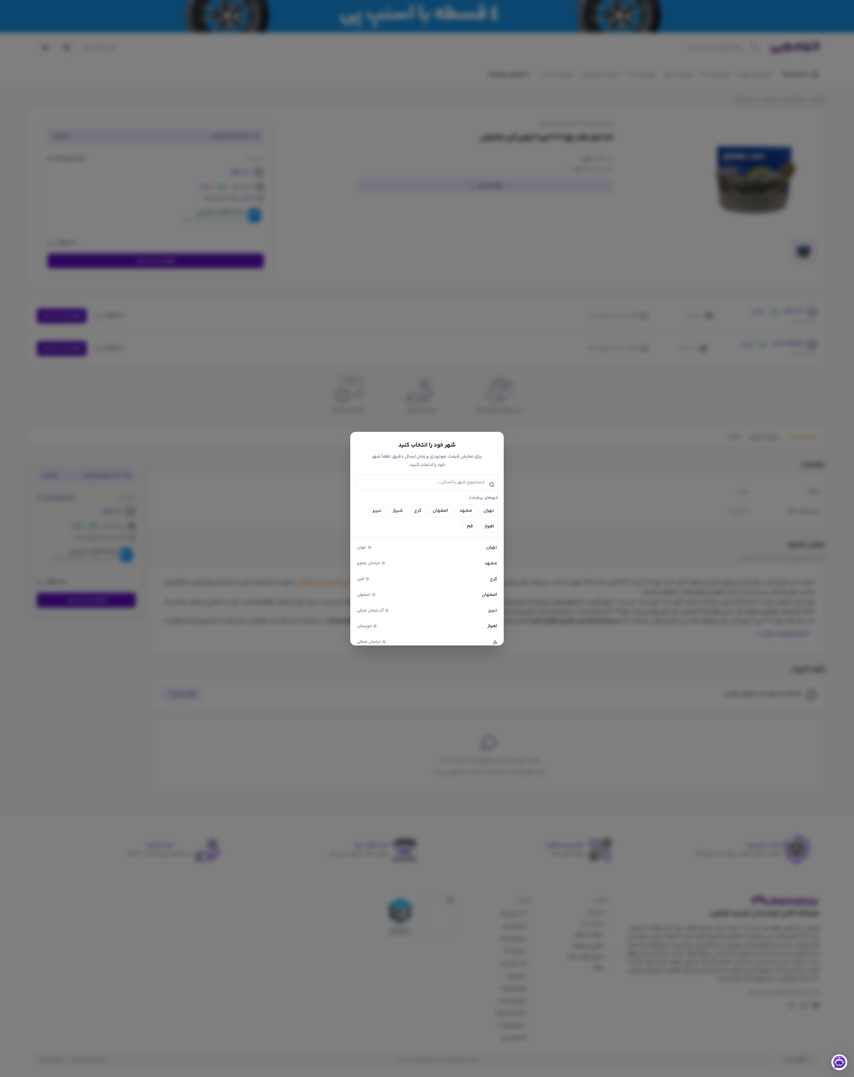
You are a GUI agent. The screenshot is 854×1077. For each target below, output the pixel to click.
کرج (417, 510)
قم (470, 526)
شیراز (398, 510)
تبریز (376, 510)
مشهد (465, 510)
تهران (488, 510)
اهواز (489, 526)
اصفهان (440, 510)
